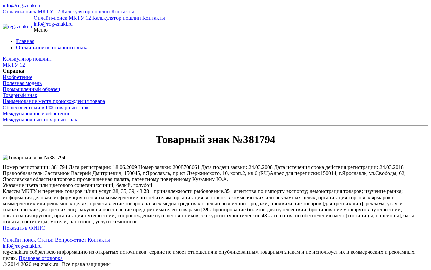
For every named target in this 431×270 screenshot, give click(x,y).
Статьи (45, 240)
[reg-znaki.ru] (18, 27)
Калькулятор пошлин (85, 11)
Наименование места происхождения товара (54, 101)
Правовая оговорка (41, 258)
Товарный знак (20, 95)
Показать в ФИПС (24, 228)
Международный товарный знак (40, 119)
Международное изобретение (36, 113)
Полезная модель (22, 83)
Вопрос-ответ (70, 240)
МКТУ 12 (49, 11)
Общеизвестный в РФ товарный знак (46, 107)
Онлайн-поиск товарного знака (52, 47)
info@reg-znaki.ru (22, 5)
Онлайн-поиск (19, 11)
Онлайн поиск (19, 240)
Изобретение (17, 77)
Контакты (122, 11)
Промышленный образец (31, 89)
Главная (25, 41)
